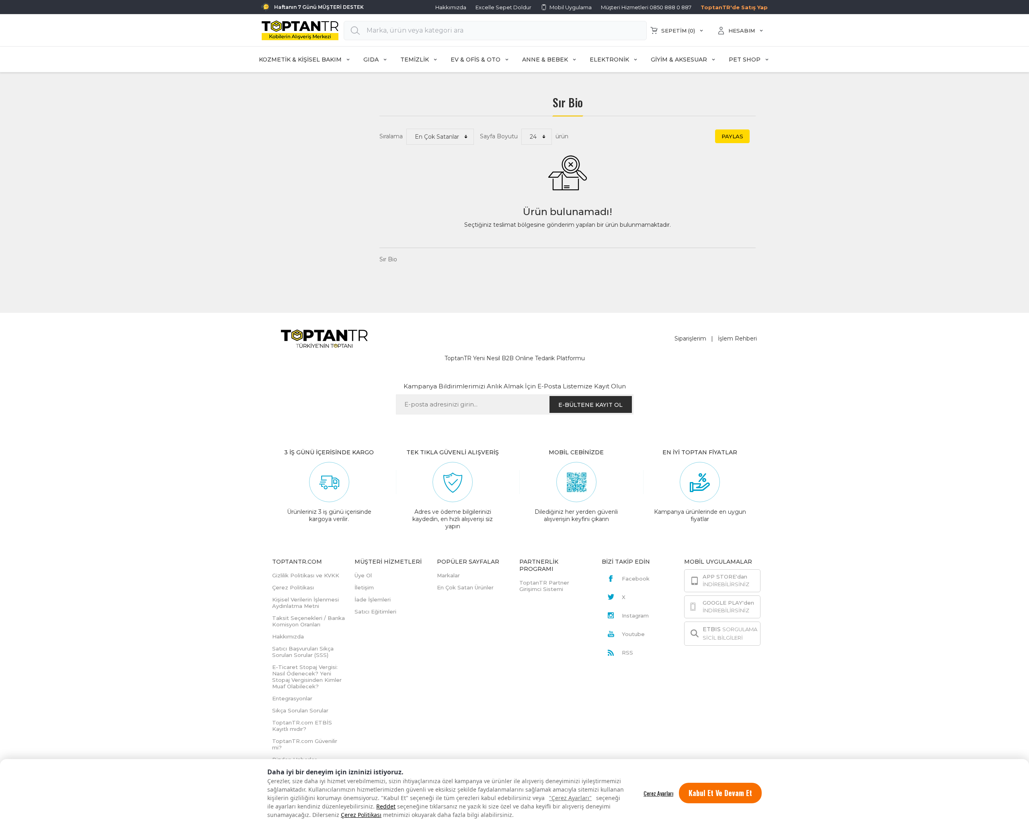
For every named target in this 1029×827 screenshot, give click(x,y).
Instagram (635, 615)
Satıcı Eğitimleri (375, 611)
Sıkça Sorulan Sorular (300, 710)
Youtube (633, 634)
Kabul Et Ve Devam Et (720, 793)
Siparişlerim (690, 338)
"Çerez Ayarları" (570, 798)
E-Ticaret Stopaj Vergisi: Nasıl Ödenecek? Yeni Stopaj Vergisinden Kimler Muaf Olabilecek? (307, 677)
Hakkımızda (450, 7)
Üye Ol (363, 575)
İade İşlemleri (373, 599)
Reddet (386, 806)
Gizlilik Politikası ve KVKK (305, 575)
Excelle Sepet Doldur (503, 7)
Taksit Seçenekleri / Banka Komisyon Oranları (308, 621)
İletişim (364, 587)
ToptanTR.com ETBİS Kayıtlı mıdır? (302, 725)
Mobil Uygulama (570, 7)
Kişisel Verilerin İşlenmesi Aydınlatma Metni (305, 602)
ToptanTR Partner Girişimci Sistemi (544, 585)
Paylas (732, 136)
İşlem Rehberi (737, 338)
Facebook (636, 578)
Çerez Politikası (361, 815)
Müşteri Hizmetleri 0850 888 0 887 (646, 7)
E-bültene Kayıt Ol (590, 404)
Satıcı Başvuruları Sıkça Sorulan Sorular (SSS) (303, 651)
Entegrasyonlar (292, 698)
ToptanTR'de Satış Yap (734, 7)
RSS (627, 652)
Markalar (448, 575)
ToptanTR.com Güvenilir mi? (304, 744)
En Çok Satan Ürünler (465, 587)
